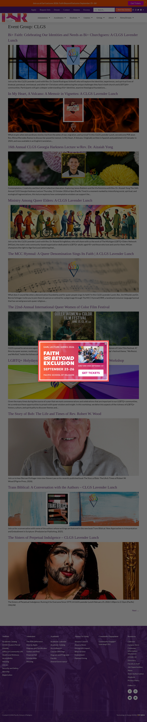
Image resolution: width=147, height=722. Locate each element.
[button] (106, 343)
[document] (73, 361)
